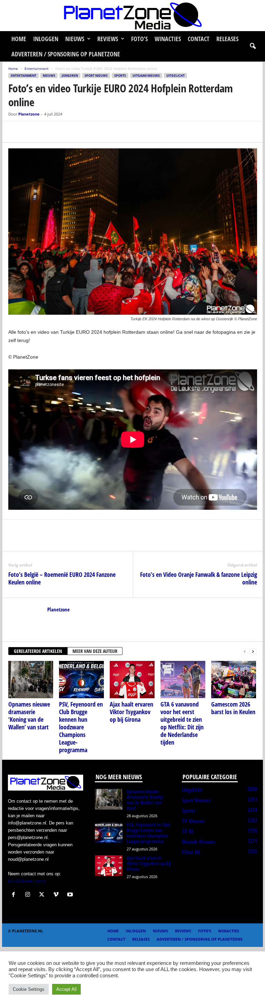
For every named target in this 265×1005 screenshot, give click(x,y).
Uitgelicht (175, 75)
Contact (198, 39)
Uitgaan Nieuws (146, 75)
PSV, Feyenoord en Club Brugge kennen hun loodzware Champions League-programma (81, 727)
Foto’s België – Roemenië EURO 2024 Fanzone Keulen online (62, 578)
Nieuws (74, 39)
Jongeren (70, 75)
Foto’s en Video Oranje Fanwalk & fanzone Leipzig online (198, 578)
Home (18, 39)
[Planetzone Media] (132, 15)
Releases (227, 39)
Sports (120, 75)
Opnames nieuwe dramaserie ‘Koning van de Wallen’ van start (29, 715)
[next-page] (252, 651)
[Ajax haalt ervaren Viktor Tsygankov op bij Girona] (132, 679)
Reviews (107, 39)
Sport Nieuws (96, 75)
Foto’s (139, 39)
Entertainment (36, 68)
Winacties (168, 39)
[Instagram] (29, 895)
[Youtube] (71, 895)
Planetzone (29, 114)
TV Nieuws (193, 821)
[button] (252, 46)
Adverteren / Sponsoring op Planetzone (65, 54)
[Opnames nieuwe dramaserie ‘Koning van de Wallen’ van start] (30, 679)
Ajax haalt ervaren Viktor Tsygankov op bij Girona (131, 711)
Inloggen (45, 39)
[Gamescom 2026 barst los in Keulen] (233, 679)
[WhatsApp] (47, 132)
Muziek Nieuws (198, 842)
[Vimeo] (57, 895)
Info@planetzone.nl (27, 881)
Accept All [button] (66, 989)
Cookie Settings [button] (29, 989)
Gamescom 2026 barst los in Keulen (233, 708)
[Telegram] (63, 132)
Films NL (191, 852)
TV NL (188, 831)
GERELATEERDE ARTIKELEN (38, 651)
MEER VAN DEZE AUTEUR (94, 651)
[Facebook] (15, 132)
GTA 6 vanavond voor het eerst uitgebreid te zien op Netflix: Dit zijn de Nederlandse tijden (182, 723)
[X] (31, 132)
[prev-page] (244, 651)
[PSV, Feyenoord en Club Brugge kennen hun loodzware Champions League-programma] (81, 679)
